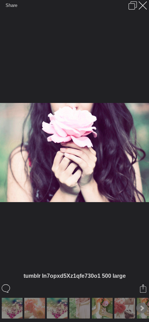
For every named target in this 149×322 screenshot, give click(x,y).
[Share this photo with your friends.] (143, 288)
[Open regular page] (133, 5)
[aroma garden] (13, 308)
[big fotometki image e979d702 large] (58, 308)
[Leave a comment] (6, 288)
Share (11, 5)
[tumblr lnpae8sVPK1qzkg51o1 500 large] (80, 308)
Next (141, 308)
